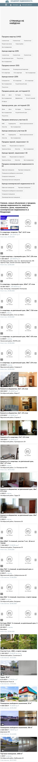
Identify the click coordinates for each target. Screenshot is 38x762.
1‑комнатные (5, 40)
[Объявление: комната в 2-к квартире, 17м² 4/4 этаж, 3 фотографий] (18, 435)
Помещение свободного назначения (12, 173)
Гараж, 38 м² (4, 677)
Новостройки (19, 44)
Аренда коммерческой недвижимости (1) (18, 184)
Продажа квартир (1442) (11, 37)
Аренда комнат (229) (10, 77)
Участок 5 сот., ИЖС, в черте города (13, 651)
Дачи (10, 95)
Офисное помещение (8, 170)
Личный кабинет (27, 4)
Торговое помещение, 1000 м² (11, 754)
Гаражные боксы (6, 149)
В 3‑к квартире (18, 72)
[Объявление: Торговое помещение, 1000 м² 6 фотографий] (18, 752)
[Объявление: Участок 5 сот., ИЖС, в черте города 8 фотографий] (18, 649)
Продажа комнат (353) (10, 65)
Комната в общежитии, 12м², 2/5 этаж (14, 413)
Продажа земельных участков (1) (15, 120)
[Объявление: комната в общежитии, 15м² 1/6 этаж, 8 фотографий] (18, 387)
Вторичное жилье (7, 44)
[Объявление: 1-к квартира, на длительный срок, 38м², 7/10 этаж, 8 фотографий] (9, 308)
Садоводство (12, 123)
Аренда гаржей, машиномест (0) (14, 153)
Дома (3, 95)
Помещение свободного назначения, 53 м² (16, 703)
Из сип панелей (30, 98)
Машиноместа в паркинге (17, 145)
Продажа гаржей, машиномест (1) (15, 142)
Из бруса (4, 101)
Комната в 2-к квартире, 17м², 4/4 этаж (14, 437)
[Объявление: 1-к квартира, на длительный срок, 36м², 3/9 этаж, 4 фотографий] (9, 361)
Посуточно (20, 58)
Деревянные (18, 98)
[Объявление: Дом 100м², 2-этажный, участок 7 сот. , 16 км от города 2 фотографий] (9, 539)
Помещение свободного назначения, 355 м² (16, 727)
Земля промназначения (26, 123)
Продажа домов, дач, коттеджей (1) (16, 91)
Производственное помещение (11, 179)
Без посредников (7, 47)
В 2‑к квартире (6, 72)
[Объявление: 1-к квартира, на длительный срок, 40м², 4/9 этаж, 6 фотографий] (9, 334)
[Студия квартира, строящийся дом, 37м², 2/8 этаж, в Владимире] (9, 254)
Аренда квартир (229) (10, 51)
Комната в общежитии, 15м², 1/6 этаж (14, 389)
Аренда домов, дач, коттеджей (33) (16, 105)
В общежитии (6, 69)
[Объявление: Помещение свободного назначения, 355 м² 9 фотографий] (18, 725)
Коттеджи (18, 95)
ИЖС (3, 123)
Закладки (15, 4)
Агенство (4, 127)
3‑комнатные (27, 40)
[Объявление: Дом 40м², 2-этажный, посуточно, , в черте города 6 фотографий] (9, 595)
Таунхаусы (28, 95)
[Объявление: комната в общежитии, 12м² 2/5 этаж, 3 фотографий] (18, 411)
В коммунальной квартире (20, 69)
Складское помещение (8, 176)
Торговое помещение (24, 170)
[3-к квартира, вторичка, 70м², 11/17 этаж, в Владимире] (9, 230)
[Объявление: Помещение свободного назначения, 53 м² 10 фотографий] (18, 701)
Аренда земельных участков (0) (14, 131)
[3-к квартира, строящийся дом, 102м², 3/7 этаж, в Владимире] (9, 282)
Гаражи (4, 145)
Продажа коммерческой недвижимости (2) (18, 165)
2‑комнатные (16, 40)
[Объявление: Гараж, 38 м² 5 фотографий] (18, 675)
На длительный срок (7, 58)
